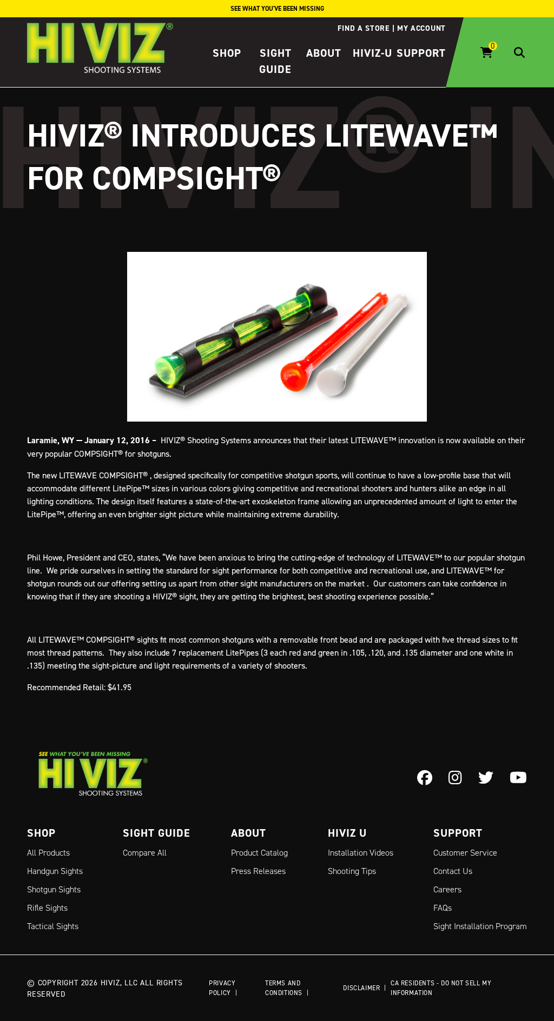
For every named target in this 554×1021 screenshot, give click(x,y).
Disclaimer (361, 988)
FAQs (442, 908)
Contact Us (452, 871)
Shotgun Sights (54, 889)
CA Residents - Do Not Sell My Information (441, 988)
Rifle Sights (47, 908)
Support (421, 53)
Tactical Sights (52, 926)
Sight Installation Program (480, 926)
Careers (447, 889)
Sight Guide (156, 833)
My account (421, 28)
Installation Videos (360, 853)
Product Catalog (259, 853)
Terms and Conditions (283, 988)
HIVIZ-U (372, 53)
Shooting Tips (352, 871)
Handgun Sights (55, 871)
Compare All (145, 853)
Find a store (363, 28)
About (323, 53)
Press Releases (258, 871)
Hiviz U (347, 833)
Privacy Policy (222, 988)
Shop (227, 53)
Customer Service (465, 853)
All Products (48, 853)
